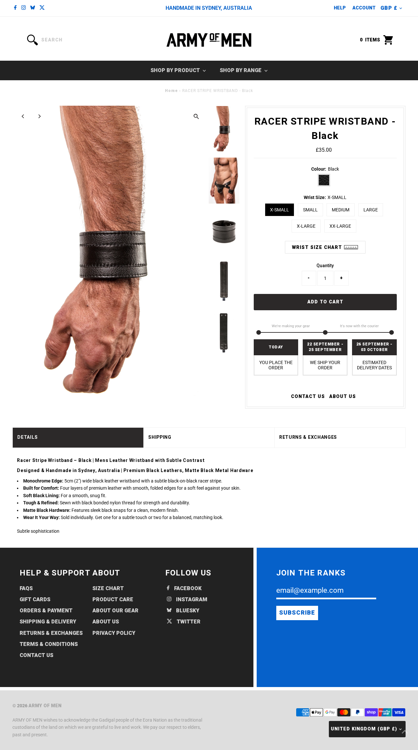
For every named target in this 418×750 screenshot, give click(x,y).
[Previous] (23, 116)
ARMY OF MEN (44, 705)
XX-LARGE (340, 226)
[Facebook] (15, 8)
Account (364, 8)
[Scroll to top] (404, 732)
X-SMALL (279, 209)
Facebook (187, 588)
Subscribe (297, 612)
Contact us (308, 396)
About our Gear (115, 611)
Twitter (188, 622)
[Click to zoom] (196, 116)
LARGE (370, 209)
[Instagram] (23, 8)
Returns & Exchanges (51, 633)
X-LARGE (306, 226)
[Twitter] (42, 8)
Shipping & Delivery (48, 622)
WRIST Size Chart (318, 247)
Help (340, 8)
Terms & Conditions (49, 644)
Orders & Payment (46, 611)
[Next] (39, 116)
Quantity (325, 265)
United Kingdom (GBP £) (364, 729)
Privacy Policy (113, 633)
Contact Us (36, 655)
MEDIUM (340, 209)
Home (171, 91)
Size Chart (108, 588)
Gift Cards (35, 600)
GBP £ (388, 8)
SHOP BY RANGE (241, 70)
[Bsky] (33, 8)
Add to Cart (325, 301)
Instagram (191, 600)
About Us (342, 396)
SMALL (310, 209)
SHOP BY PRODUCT (176, 70)
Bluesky (187, 611)
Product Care (112, 600)
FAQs (26, 588)
